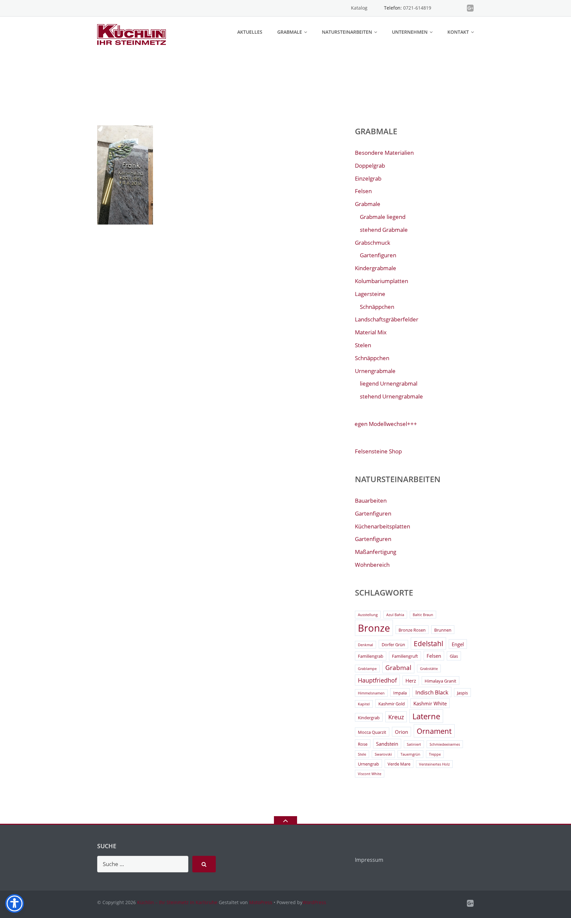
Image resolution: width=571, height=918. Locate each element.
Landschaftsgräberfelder (386, 319)
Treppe (435, 754)
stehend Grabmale (384, 229)
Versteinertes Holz (434, 764)
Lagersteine (370, 294)
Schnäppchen (377, 307)
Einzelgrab (368, 178)
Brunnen (442, 630)
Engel (458, 644)
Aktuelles (249, 32)
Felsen (363, 191)
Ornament (434, 731)
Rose (362, 744)
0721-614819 (417, 8)
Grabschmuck (372, 242)
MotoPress (260, 902)
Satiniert (414, 744)
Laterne (426, 716)
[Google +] (470, 8)
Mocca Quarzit (372, 732)
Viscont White (369, 774)
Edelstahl (428, 643)
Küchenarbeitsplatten (382, 526)
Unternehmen (410, 32)
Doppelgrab (370, 165)
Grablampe (367, 668)
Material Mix (371, 332)
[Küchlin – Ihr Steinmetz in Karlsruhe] (132, 34)
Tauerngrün (410, 754)
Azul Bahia (395, 614)
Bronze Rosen (412, 630)
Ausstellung (368, 614)
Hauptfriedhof (377, 680)
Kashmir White (430, 703)
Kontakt (458, 32)
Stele (362, 754)
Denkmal (365, 645)
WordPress (314, 902)
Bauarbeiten (371, 500)
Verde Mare (399, 764)
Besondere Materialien (384, 152)
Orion (401, 732)
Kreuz (396, 717)
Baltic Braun (423, 614)
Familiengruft (405, 656)
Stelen (363, 345)
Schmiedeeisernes (445, 744)
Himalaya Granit (440, 681)
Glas (454, 656)
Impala (400, 693)
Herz (410, 680)
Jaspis (462, 693)
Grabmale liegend (382, 217)
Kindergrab (369, 718)
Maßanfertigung (375, 552)
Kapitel (364, 704)
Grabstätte (429, 668)
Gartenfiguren (378, 255)
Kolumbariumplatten (381, 281)
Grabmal (398, 667)
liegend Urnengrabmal (388, 383)
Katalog (359, 8)
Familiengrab (370, 656)
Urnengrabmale (375, 371)
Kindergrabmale (375, 268)
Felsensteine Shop (378, 451)
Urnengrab (368, 764)
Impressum (369, 859)
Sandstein (387, 743)
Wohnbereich (372, 564)
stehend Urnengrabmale (391, 396)
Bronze (374, 628)
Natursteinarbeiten (347, 32)
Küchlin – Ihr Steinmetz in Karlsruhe (177, 902)
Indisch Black (431, 692)
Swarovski (383, 754)
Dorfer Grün (393, 644)
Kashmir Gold (391, 704)
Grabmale (289, 32)
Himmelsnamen (371, 693)
